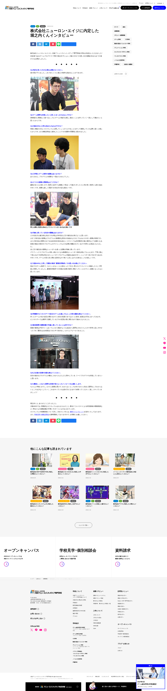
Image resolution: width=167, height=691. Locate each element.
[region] (83, 486)
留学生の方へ (121, 614)
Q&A (94, 628)
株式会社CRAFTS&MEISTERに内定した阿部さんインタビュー (41, 473)
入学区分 (95, 620)
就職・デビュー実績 (98, 598)
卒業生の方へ (121, 611)
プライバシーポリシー (131, 676)
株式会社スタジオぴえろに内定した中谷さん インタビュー (69, 473)
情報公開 (97, 676)
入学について (96, 615)
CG (37, 26)
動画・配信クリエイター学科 (122, 43)
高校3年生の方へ (122, 595)
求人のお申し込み (36, 618)
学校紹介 (75, 602)
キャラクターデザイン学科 (122, 52)
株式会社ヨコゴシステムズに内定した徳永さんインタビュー (41, 505)
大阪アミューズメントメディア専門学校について (80, 596)
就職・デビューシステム (99, 595)
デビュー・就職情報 (119, 35)
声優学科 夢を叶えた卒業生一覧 (102, 603)
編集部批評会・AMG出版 (79, 611)
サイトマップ (90, 676)
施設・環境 (75, 613)
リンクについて (105, 676)
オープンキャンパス (123, 628)
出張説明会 (121, 631)
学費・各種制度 (97, 623)
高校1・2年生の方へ (123, 598)
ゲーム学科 (117, 39)
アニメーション (62, 469)
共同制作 (75, 608)
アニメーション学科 (120, 48)
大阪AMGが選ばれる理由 (79, 600)
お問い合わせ (35, 613)
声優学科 (116, 64)
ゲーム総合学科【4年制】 (79, 627)
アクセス (141, 3)
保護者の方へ (121, 603)
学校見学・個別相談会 (123, 634)
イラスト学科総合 (77, 651)
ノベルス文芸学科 (119, 60)
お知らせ (120, 650)
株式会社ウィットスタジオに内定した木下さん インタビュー (97, 473)
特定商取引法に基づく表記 (117, 676)
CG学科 (127, 39)
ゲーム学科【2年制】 (78, 634)
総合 (124, 27)
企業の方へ (121, 617)
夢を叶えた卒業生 (98, 601)
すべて (116, 27)
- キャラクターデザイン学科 (80, 653)
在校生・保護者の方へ (123, 609)
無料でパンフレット (77, 411)
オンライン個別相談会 (123, 636)
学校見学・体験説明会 (41, 414)
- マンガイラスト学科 (78, 656)
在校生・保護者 (128, 64)
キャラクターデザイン (119, 469)
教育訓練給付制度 (77, 605)
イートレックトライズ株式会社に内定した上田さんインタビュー (124, 473)
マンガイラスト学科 (120, 56)
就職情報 (43, 26)
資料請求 (33, 609)
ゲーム (32, 26)
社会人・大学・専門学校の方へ (125, 601)
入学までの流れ (97, 617)
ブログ (119, 648)
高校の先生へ (121, 606)
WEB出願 (95, 626)
